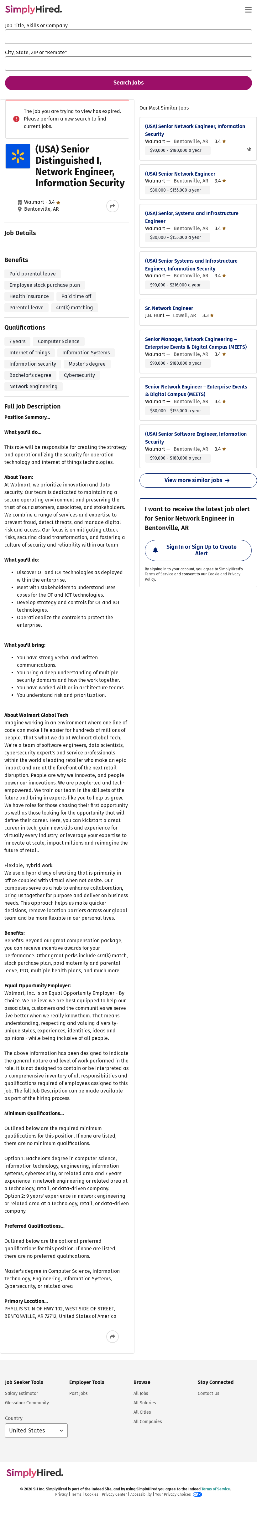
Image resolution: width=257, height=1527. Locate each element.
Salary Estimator (21, 1393)
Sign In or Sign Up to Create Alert (201, 550)
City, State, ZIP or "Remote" (36, 52)
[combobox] (128, 36)
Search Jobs (128, 82)
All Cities (142, 1412)
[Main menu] (248, 9)
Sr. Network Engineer (169, 308)
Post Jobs (78, 1393)
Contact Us (208, 1393)
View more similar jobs (194, 480)
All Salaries (145, 1403)
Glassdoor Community (27, 1403)
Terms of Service (159, 574)
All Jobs (141, 1393)
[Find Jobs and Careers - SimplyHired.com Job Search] (33, 9)
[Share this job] (112, 206)
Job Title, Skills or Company (36, 25)
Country (14, 1418)
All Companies (148, 1421)
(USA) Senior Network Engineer (180, 174)
